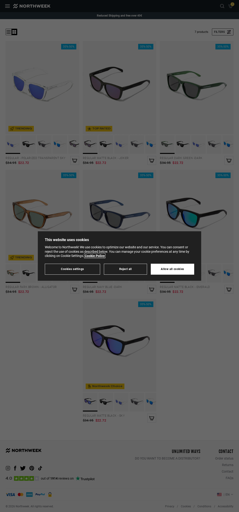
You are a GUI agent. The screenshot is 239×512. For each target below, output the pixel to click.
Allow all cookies (172, 269)
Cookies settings (72, 269)
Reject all (125, 269)
